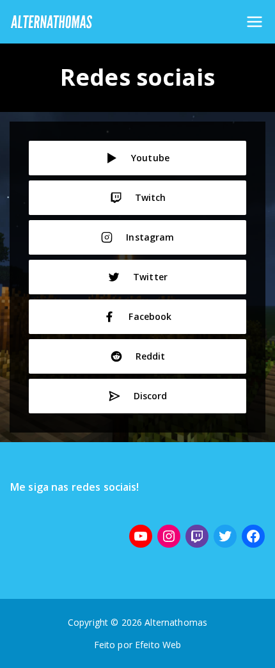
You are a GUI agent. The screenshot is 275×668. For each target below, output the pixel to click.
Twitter (150, 277)
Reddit (151, 356)
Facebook (150, 316)
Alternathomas (176, 622)
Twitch (150, 197)
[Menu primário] (254, 22)
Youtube (150, 158)
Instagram (150, 237)
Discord (151, 396)
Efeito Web (158, 645)
